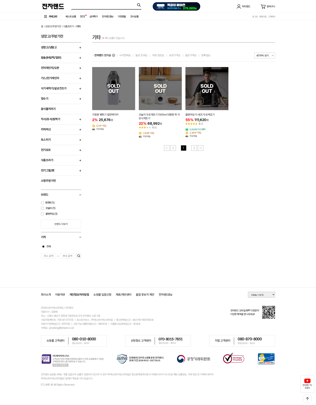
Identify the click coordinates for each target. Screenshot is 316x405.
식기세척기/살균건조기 (54, 88)
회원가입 (262, 16)
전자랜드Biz (107, 16)
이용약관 (60, 294)
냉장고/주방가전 (53, 26)
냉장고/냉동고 (49, 47)
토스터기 (46, 139)
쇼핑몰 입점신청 (102, 294)
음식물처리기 (48, 109)
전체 (48, 246)
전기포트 (46, 150)
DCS (82, 16)
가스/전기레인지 (50, 78)
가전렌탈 (122, 16)
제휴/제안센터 (123, 294)
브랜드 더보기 (61, 224)
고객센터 (271, 16)
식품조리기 (68, 26)
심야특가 (93, 16)
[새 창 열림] (140, 359)
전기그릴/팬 (47, 170)
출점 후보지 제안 (145, 294)
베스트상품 (71, 16)
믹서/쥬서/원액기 (50, 119)
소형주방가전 (48, 180)
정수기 (44, 98)
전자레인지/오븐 (50, 68)
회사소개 (46, 294)
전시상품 (134, 16)
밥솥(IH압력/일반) (51, 57)
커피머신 (46, 129)
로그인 (254, 16)
